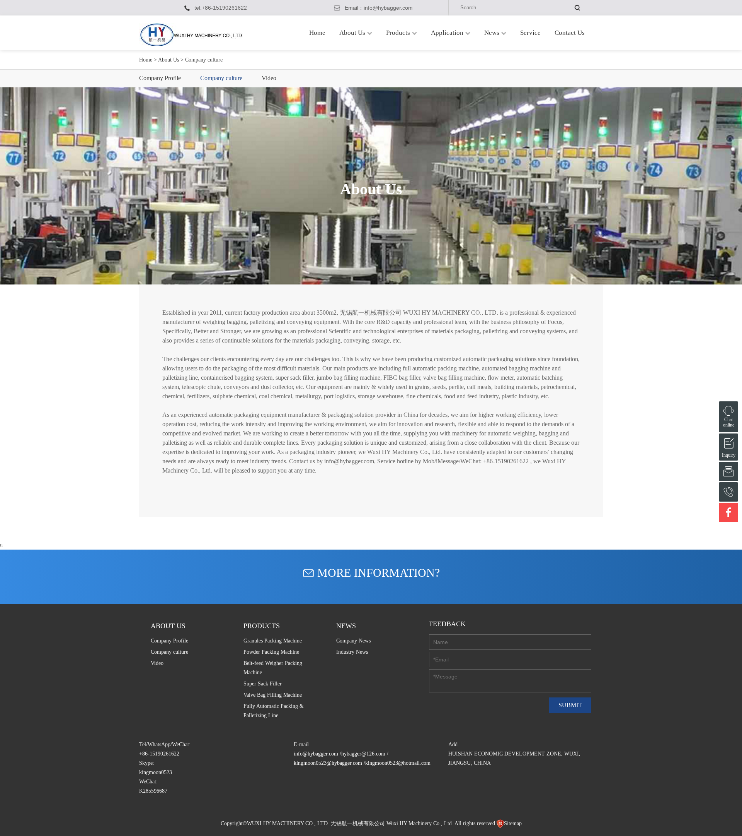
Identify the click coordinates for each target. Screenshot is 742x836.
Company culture (221, 78)
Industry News (352, 652)
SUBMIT (570, 705)
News (491, 32)
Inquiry (728, 442)
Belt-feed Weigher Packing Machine (272, 667)
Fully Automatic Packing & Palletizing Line (273, 710)
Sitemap (513, 823)
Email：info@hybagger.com (379, 8)
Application (447, 32)
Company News (353, 641)
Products (398, 32)
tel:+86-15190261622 (220, 8)
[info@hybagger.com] (728, 471)
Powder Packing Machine (271, 652)
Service (530, 32)
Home (317, 32)
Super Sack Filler (262, 684)
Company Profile (160, 78)
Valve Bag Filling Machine (272, 695)
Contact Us (570, 32)
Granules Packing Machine (272, 641)
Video (269, 78)
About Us (352, 32)
